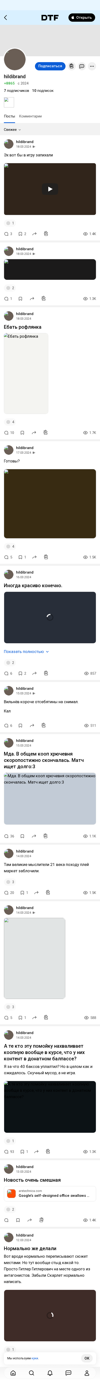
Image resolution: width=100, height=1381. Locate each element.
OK (86, 1358)
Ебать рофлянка (23, 327)
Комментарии (30, 116)
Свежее (10, 129)
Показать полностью (24, 651)
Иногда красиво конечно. (33, 585)
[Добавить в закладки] (20, 298)
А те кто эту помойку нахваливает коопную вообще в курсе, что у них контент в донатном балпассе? (44, 1052)
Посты (9, 116)
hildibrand (24, 142)
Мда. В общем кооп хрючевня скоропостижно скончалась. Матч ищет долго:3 (44, 760)
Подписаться (50, 66)
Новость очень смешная (32, 1180)
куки (35, 1358)
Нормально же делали (30, 1248)
